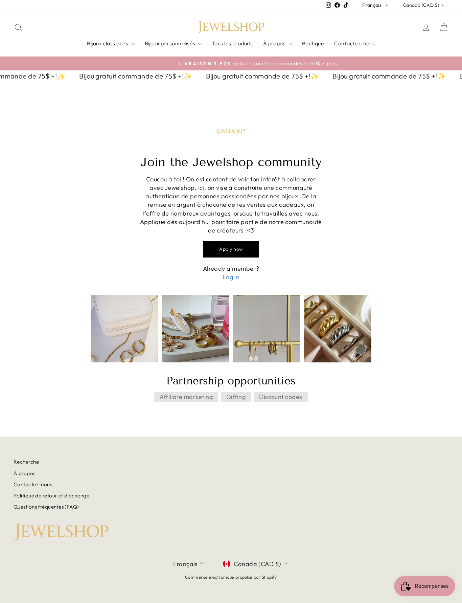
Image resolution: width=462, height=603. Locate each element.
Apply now (230, 249)
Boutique (313, 43)
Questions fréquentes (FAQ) (46, 507)
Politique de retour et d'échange (51, 495)
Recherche (26, 462)
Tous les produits (232, 43)
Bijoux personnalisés (171, 43)
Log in (231, 277)
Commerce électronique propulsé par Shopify (231, 577)
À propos (275, 43)
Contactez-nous (354, 43)
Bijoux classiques (108, 43)
